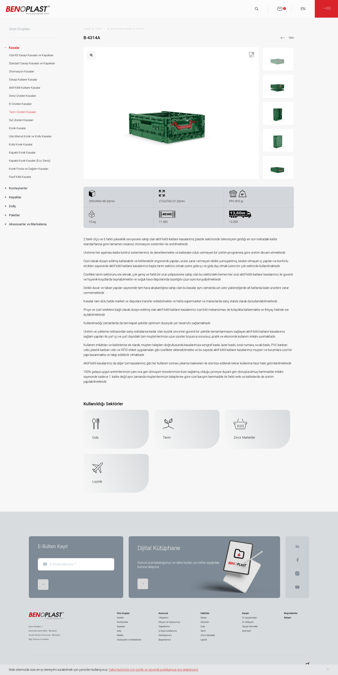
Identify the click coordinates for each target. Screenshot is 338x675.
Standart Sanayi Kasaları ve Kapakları (32, 63)
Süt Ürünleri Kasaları (21, 120)
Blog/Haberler (291, 613)
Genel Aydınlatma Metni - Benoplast (43, 631)
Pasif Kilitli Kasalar (20, 177)
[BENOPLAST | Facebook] (297, 561)
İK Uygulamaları (249, 617)
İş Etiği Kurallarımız (168, 631)
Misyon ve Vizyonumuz (169, 622)
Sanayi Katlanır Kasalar (23, 79)
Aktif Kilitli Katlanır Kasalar (24, 87)
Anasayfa (87, 29)
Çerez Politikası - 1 (36, 627)
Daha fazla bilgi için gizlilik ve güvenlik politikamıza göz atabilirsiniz (153, 669)
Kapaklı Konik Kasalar (22, 152)
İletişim (287, 617)
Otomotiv (205, 622)
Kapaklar (121, 626)
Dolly (119, 631)
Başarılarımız (165, 640)
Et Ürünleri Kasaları (20, 104)
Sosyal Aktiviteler (250, 626)
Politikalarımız (165, 635)
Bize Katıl (246, 631)
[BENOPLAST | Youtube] (297, 588)
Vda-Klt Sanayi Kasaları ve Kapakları (31, 55)
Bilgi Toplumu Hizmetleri (39, 639)
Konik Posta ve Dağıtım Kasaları (28, 168)
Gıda (203, 626)
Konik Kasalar (17, 128)
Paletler (120, 635)
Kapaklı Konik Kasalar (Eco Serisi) (29, 160)
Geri (291, 37)
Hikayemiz (163, 617)
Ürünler (98, 29)
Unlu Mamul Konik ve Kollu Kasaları (30, 136)
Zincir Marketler (208, 635)
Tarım (203, 631)
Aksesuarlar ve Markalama (129, 640)
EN (303, 9)
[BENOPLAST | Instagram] (297, 574)
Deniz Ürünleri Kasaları (22, 95)
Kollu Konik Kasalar (21, 144)
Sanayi (204, 617)
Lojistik (204, 640)
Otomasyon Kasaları (21, 71)
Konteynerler (122, 622)
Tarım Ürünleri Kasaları (22, 112)
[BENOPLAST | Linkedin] (297, 547)
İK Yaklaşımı (248, 622)
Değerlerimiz (164, 626)
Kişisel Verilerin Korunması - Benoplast (44, 635)
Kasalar (120, 617)
